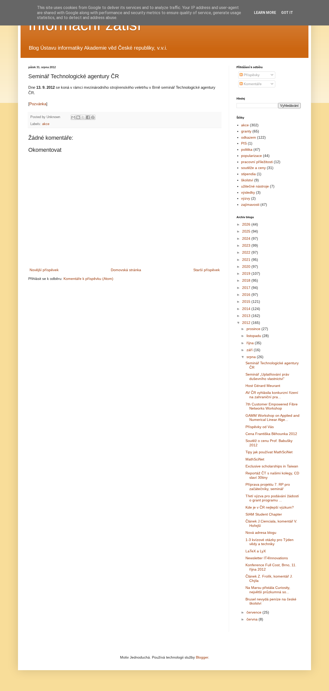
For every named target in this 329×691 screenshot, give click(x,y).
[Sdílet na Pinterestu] (92, 117)
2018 (246, 280)
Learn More (265, 13)
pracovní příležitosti (257, 162)
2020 (246, 266)
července (254, 612)
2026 (246, 224)
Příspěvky (251, 75)
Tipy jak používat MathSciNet (269, 452)
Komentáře (252, 84)
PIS (244, 143)
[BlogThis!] (78, 117)
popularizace (251, 156)
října (250, 343)
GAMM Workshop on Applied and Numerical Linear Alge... (272, 417)
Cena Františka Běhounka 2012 (271, 434)
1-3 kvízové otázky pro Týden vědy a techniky (269, 542)
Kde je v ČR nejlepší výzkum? (269, 507)
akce (45, 124)
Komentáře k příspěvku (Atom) (88, 279)
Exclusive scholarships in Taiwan (271, 466)
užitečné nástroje (255, 186)
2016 (246, 295)
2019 (246, 273)
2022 (246, 252)
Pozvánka (37, 104)
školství (247, 180)
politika (246, 149)
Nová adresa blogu (260, 532)
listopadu (254, 336)
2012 (246, 323)
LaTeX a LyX (255, 551)
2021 (246, 260)
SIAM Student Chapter (263, 514)
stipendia (248, 174)
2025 (246, 231)
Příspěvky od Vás (259, 427)
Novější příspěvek (44, 270)
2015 (246, 301)
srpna (251, 357)
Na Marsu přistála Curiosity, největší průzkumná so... (267, 590)
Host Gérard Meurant (262, 386)
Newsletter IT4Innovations (266, 558)
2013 (246, 316)
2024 (246, 238)
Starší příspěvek (206, 270)
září (250, 350)
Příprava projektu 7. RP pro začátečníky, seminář (267, 486)
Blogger (202, 657)
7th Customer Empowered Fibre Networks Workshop (271, 406)
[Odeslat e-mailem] (73, 117)
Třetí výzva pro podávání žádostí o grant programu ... (272, 498)
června (252, 619)
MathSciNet (254, 459)
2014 (246, 309)
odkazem (248, 137)
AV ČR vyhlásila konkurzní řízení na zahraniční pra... (271, 395)
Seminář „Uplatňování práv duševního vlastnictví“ (267, 376)
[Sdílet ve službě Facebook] (87, 117)
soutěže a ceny (253, 168)
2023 (246, 245)
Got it (287, 13)
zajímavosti (250, 204)
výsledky (248, 192)
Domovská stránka (126, 270)
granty (246, 131)
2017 (246, 288)
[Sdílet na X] (83, 117)
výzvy (245, 198)
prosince (253, 329)
